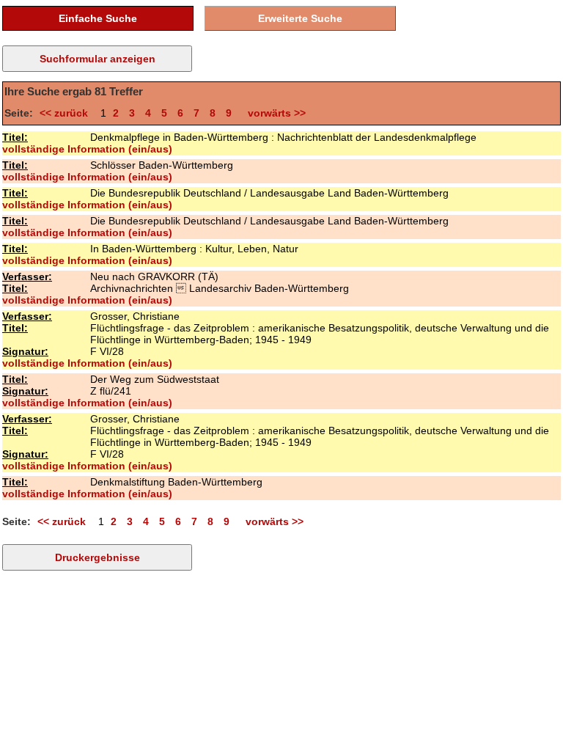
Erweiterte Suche (300, 18)
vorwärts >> (274, 113)
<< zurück (67, 113)
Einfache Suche (98, 18)
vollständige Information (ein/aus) (87, 149)
